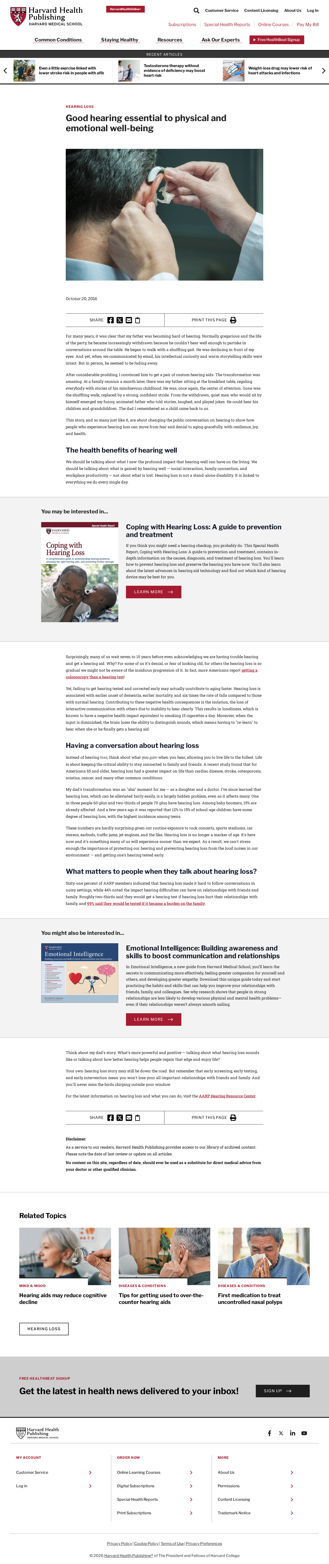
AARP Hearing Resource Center (227, 1095)
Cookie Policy (146, 1544)
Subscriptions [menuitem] (182, 24)
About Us (292, 10)
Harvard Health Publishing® (128, 1555)
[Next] (321, 70)
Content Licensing (261, 10)
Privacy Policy (119, 1544)
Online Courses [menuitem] (273, 24)
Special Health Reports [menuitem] (227, 24)
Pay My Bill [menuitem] (308, 24)
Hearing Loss (79, 106)
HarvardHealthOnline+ (125, 9)
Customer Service (221, 10)
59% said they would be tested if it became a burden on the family (146, 903)
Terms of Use (172, 1544)
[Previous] (7, 70)
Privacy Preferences (204, 1544)
